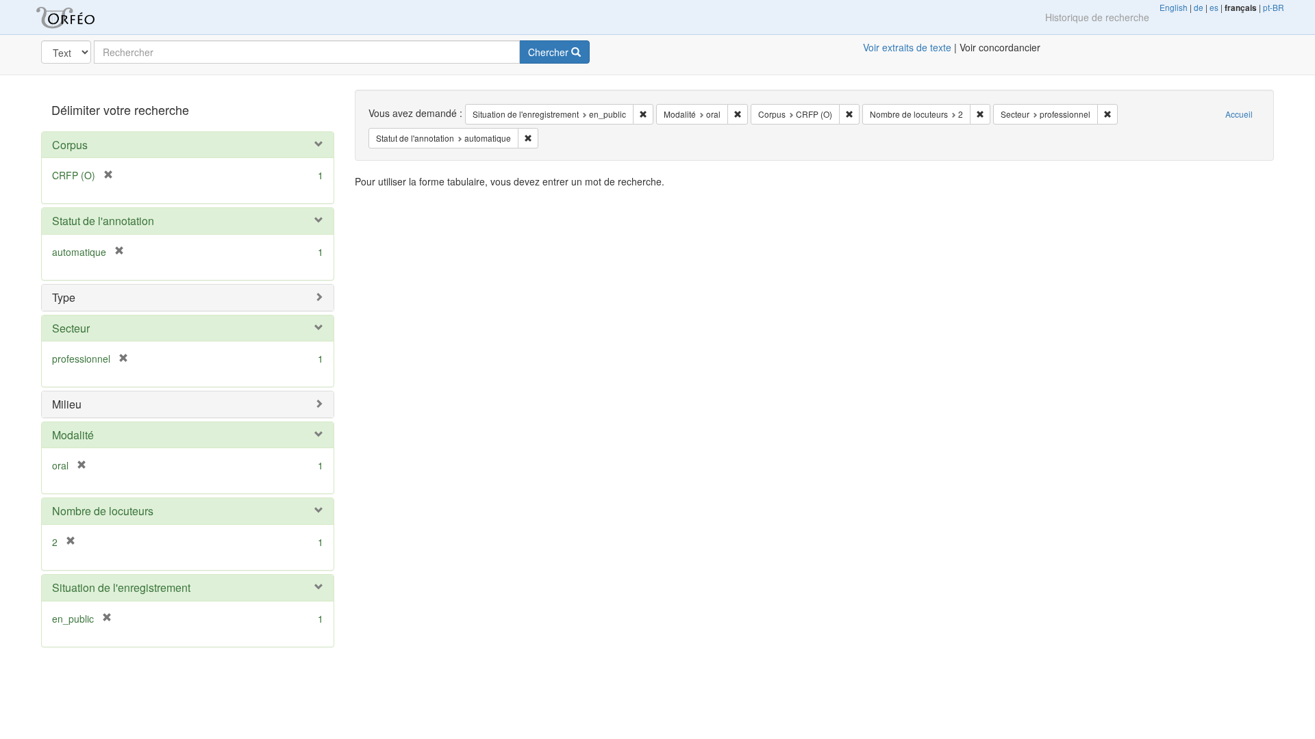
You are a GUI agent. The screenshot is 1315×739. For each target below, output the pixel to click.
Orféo (82, 17)
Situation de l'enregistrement (121, 587)
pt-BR (1273, 7)
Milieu (67, 404)
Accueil (1239, 114)
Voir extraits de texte (907, 47)
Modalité (73, 435)
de (1198, 7)
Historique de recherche (1097, 17)
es (1214, 7)
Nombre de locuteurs (102, 511)
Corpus (70, 145)
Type (63, 297)
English (1174, 7)
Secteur (71, 328)
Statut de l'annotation (103, 221)
